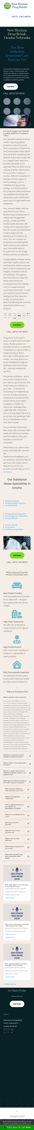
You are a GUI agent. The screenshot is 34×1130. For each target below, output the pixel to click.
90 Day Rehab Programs (15, 503)
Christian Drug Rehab (14, 529)
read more (9, 898)
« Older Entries (9, 984)
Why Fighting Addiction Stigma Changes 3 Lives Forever (16, 964)
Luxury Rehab (11, 525)
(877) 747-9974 (21, 16)
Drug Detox (10, 527)
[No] (32, 1124)
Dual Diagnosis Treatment (16, 516)
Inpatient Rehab (12, 501)
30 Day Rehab (11, 505)
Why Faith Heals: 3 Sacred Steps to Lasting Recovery (17, 885)
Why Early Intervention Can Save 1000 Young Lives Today (17, 925)
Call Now (10, 86)
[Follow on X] (8, 1032)
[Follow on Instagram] (11, 1032)
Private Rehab (11, 518)
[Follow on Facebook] (4, 1032)
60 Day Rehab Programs (15, 514)
